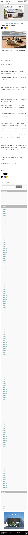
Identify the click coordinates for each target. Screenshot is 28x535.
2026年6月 (4, 213)
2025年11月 (5, 227)
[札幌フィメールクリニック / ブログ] (6, 2)
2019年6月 (4, 377)
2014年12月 (5, 483)
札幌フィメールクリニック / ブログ (11, 532)
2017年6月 (4, 424)
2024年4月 (4, 264)
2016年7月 (4, 446)
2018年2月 (4, 409)
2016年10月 (5, 440)
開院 (3, 508)
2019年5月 (4, 379)
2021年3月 (4, 336)
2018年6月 (4, 401)
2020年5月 (4, 356)
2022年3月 (4, 313)
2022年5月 (4, 309)
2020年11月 (5, 344)
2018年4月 (4, 405)
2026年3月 (4, 219)
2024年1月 (4, 270)
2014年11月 (5, 485)
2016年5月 (4, 450)
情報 (7, 23)
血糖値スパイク (5, 201)
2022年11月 (5, 297)
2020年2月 (4, 362)
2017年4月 (4, 428)
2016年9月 (4, 442)
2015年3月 (4, 477)
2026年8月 (4, 209)
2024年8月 (4, 256)
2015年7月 (4, 469)
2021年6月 (4, 330)
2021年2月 (4, 338)
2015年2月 (4, 479)
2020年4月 (4, 358)
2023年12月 (5, 272)
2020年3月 (4, 360)
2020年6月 (4, 354)
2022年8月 (4, 303)
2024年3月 (4, 266)
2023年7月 (4, 281)
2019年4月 (4, 381)
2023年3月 (4, 289)
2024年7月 (4, 258)
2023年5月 (4, 285)
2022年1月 (4, 317)
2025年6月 (4, 236)
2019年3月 (4, 383)
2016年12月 (5, 436)
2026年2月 (4, 221)
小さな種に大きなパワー (7, 197)
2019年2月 (4, 385)
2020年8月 (4, 350)
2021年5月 (4, 332)
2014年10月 (5, 487)
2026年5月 (4, 215)
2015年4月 (4, 475)
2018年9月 (4, 395)
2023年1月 (4, 293)
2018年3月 (4, 407)
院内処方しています (6, 199)
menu (25, 1)
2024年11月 (5, 250)
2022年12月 (5, 295)
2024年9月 (4, 254)
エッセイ (4, 500)
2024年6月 (4, 260)
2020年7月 (4, 352)
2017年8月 (4, 420)
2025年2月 (4, 244)
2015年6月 (4, 471)
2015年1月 (4, 481)
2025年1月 (4, 246)
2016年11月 (5, 438)
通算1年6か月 (20, 23)
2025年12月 (5, 225)
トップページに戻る (5, 182)
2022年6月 (4, 307)
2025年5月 (4, 238)
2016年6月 (4, 448)
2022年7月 (4, 305)
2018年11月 (5, 391)
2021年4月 (4, 334)
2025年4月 (4, 240)
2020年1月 (4, 364)
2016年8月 (4, 444)
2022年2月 (4, 315)
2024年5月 (4, 262)
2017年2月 (4, 432)
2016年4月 (4, 452)
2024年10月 (5, 252)
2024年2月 (4, 268)
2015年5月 (4, 473)
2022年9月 (4, 301)
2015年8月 (4, 467)
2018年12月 (5, 389)
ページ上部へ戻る (26, 533)
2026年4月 (4, 217)
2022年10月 (5, 299)
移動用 (4, 506)
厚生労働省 (15, 23)
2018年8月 (4, 397)
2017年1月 (4, 434)
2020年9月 (4, 348)
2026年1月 (4, 223)
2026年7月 (4, 211)
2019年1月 (4, 387)
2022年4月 (4, 311)
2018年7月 (4, 399)
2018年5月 (4, 403)
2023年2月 (4, 291)
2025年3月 (4, 242)
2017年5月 (4, 426)
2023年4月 (4, 287)
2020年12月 (5, 342)
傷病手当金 (11, 23)
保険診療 (4, 502)
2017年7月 (4, 422)
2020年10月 (5, 346)
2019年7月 (4, 375)
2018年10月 (5, 393)
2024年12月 (5, 248)
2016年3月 (4, 454)
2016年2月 (4, 456)
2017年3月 (4, 430)
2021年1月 (4, 340)
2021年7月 (4, 328)
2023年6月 (4, 283)
